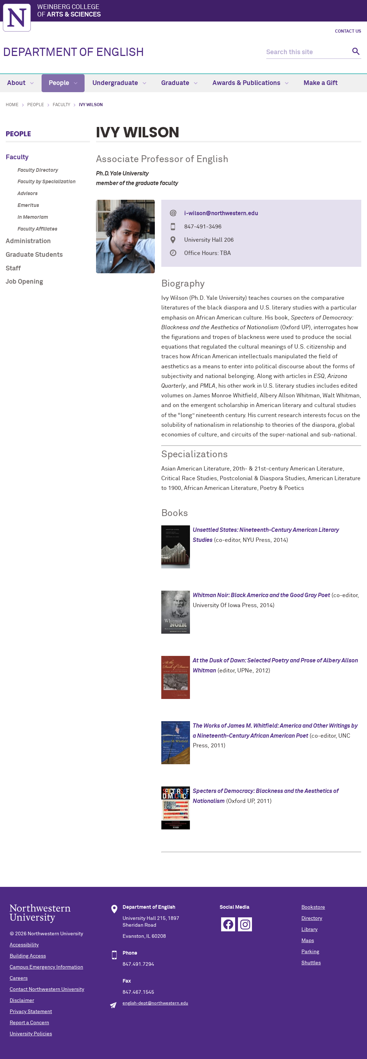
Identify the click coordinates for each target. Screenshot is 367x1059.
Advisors (28, 193)
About (17, 83)
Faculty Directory (38, 170)
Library (309, 929)
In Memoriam (33, 217)
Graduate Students (34, 255)
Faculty (61, 105)
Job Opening (24, 282)
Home (12, 105)
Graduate (176, 83)
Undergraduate (115, 83)
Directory (311, 918)
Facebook (228, 924)
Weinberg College (69, 11)
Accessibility (24, 944)
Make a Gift (321, 83)
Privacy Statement (31, 1011)
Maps (307, 940)
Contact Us (348, 31)
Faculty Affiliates (37, 229)
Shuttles (311, 962)
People (60, 83)
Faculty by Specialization (47, 181)
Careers (19, 978)
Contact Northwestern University (47, 989)
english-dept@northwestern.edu (155, 1003)
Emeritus (28, 205)
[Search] (355, 52)
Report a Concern (29, 1022)
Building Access (28, 956)
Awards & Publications (247, 83)
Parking (310, 951)
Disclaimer (22, 1000)
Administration (28, 241)
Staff (13, 268)
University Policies (31, 1033)
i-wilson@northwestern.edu (221, 213)
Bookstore (313, 907)
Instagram (245, 924)
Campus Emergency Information (46, 967)
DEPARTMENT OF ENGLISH (73, 52)
